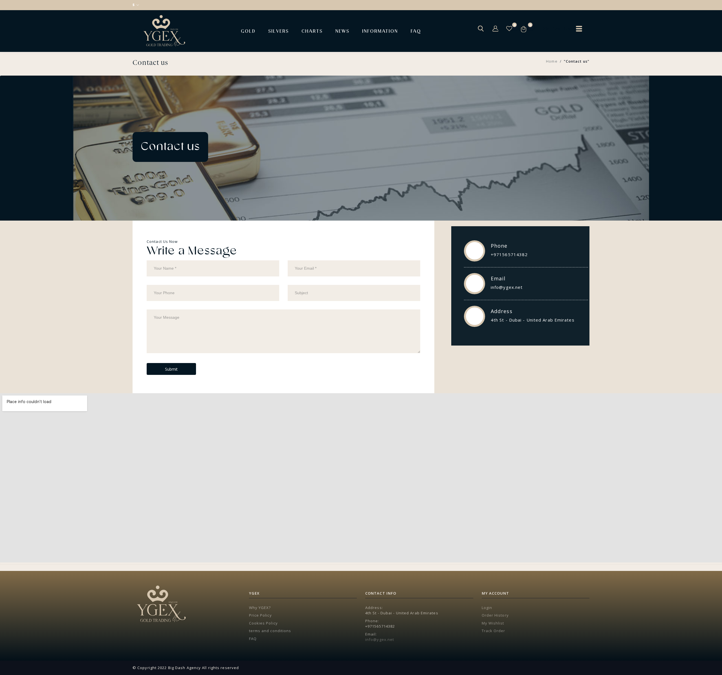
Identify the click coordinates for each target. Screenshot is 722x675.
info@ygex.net (507, 287)
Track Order (493, 630)
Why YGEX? (260, 607)
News (342, 31)
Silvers (278, 31)
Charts (312, 31)
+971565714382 (509, 254)
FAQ (416, 31)
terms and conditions (270, 630)
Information (380, 31)
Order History (495, 615)
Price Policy (260, 615)
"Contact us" (576, 61)
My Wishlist (493, 623)
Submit (171, 369)
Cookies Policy (263, 623)
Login (487, 607)
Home (551, 61)
